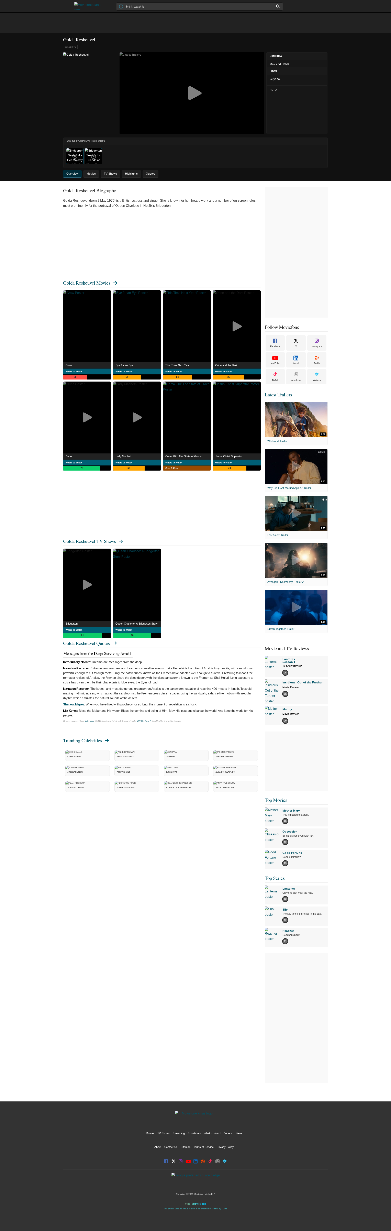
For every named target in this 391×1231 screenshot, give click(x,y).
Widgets (317, 380)
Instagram (317, 346)
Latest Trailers (278, 394)
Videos (228, 1133)
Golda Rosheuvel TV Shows (89, 541)
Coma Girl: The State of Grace (183, 456)
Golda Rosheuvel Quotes (86, 643)
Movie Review (290, 687)
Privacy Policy (225, 1146)
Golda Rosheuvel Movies (86, 282)
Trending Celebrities (82, 740)
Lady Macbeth (123, 456)
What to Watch (212, 1133)
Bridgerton (72, 623)
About (157, 1146)
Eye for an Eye (124, 365)
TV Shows (163, 1133)
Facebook (275, 346)
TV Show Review (292, 665)
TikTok (275, 380)
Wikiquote (89, 721)
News (239, 1133)
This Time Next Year (177, 365)
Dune (69, 456)
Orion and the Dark (226, 365)
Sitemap (185, 1146)
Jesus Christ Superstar (228, 456)
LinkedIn (296, 363)
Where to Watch (74, 371)
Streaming (179, 1133)
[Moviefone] (89, 6)
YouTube (275, 363)
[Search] (278, 6)
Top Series (274, 878)
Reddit (317, 363)
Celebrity (70, 47)
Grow (69, 365)
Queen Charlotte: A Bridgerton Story (136, 623)
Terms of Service (203, 1146)
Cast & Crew (172, 468)
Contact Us (171, 1146)
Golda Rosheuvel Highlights (86, 141)
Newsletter (296, 380)
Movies (150, 1133)
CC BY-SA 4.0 (144, 721)
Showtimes (194, 1133)
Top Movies (276, 800)
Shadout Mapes (73, 704)
